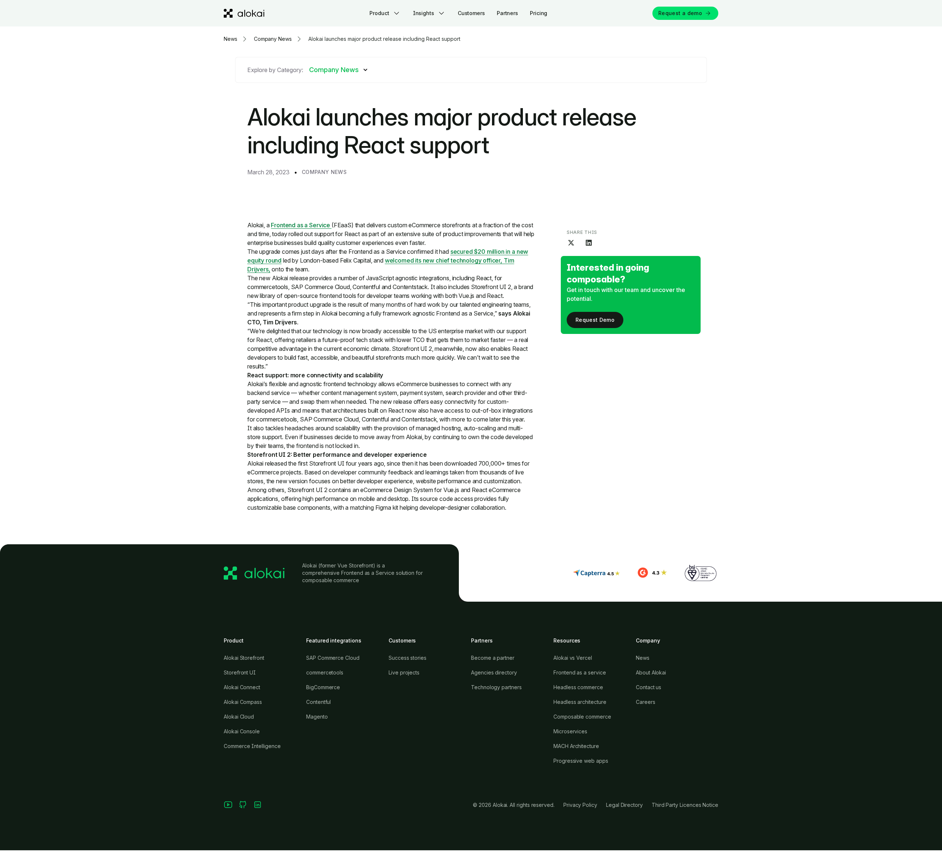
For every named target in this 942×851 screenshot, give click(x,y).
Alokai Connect (242, 687)
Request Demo (595, 320)
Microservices (570, 731)
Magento (317, 716)
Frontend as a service (579, 672)
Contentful (318, 702)
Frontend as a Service (301, 225)
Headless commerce (578, 687)
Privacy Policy (580, 805)
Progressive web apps (580, 761)
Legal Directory (624, 805)
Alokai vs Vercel (572, 658)
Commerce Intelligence (252, 746)
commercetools (324, 672)
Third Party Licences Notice (685, 805)
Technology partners (496, 687)
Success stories (407, 658)
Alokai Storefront (244, 658)
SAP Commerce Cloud (333, 658)
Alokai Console (242, 731)
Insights (423, 13)
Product (379, 13)
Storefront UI (240, 672)
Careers (645, 702)
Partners (507, 13)
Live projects (404, 672)
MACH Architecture (576, 746)
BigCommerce (323, 687)
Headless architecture (579, 702)
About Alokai (651, 672)
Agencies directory (494, 672)
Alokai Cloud (239, 716)
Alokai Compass (243, 702)
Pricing (538, 13)
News (642, 658)
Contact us (648, 687)
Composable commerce (582, 716)
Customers (471, 13)
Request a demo (680, 13)
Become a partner (492, 658)
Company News (324, 172)
